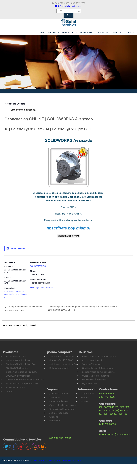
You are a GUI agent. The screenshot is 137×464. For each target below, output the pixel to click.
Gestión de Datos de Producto (22, 371)
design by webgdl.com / (40, 460)
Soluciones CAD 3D (16, 356)
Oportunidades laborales (62, 405)
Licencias (10, 391)
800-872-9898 (107, 393)
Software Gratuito (15, 387)
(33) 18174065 (106, 413)
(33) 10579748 (106, 410)
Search (59, 11)
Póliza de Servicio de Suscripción (99, 356)
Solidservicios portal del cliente (98, 371)
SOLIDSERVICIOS (38, 266)
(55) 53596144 (122, 434)
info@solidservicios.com (70, 6)
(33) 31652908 (122, 407)
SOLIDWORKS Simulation (18, 360)
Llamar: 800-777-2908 (61, 360)
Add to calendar (18, 248)
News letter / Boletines (94, 379)
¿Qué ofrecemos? (58, 412)
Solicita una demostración (63, 364)
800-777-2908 (107, 396)
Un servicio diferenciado (62, 409)
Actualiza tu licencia (92, 360)
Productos (103, 32)
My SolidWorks (89, 383)
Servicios (66, 32)
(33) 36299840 (106, 407)
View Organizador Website (41, 287)
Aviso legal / (75, 460)
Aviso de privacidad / (60, 460)
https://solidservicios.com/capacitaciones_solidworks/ (15, 294)
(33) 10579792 (122, 410)
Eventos (117, 32)
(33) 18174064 (121, 413)
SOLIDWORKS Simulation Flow (21, 364)
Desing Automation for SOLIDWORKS (25, 379)
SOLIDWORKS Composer (18, 375)
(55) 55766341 (106, 434)
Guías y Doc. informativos (95, 375)
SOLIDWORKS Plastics (17, 368)
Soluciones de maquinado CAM (22, 383)
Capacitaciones (84, 32)
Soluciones (54, 397)
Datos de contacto (59, 368)
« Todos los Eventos (14, 103)
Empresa (52, 32)
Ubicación (54, 420)
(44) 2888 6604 (107, 424)
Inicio (42, 32)
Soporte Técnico (91, 364)
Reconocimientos (58, 401)
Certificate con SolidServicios (97, 368)
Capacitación (88, 393)
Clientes (53, 416)
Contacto (129, 32)
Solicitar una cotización (61, 356)
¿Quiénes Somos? (58, 393)
